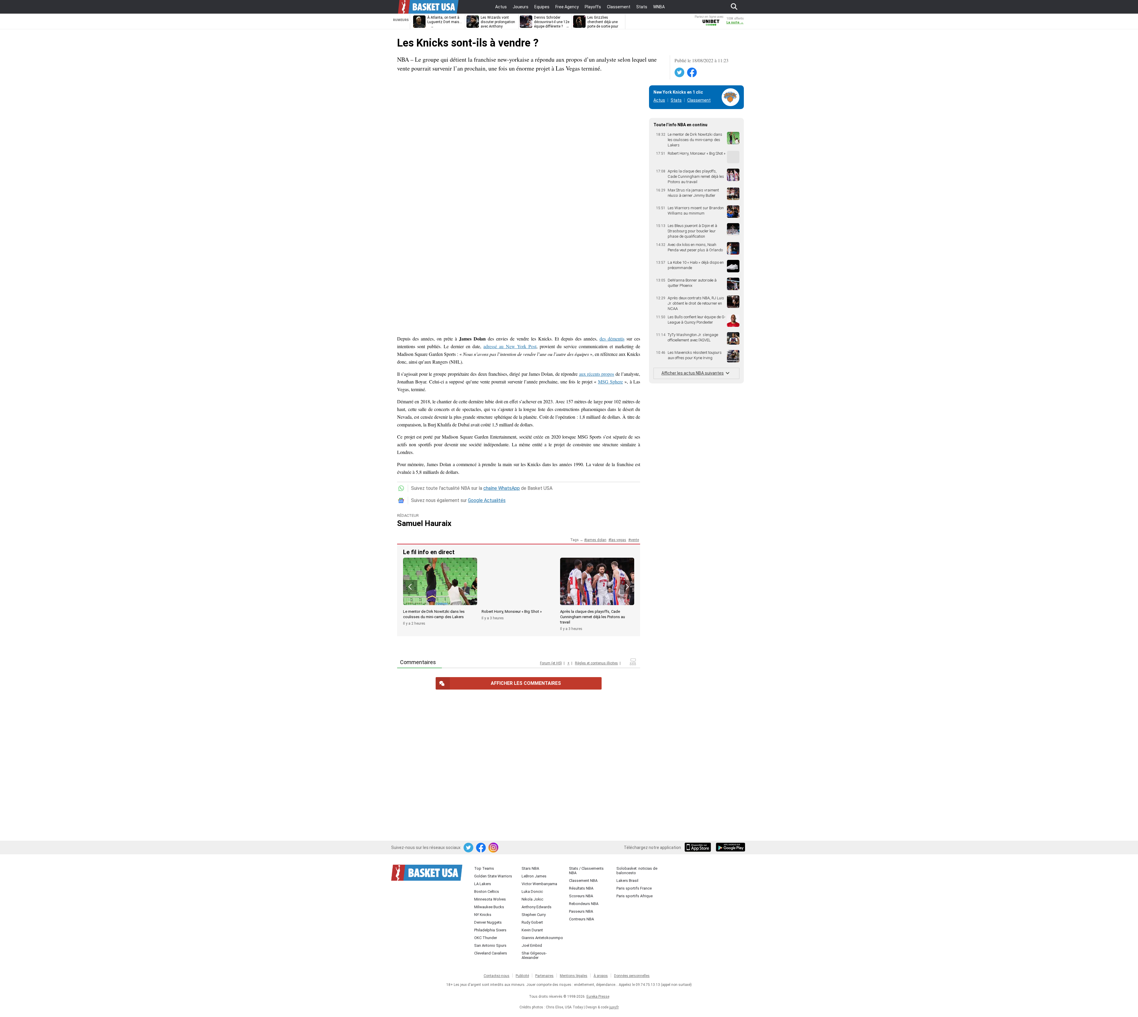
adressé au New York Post (509, 346)
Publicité (522, 976)
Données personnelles (632, 976)
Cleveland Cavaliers (490, 953)
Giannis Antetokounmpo (542, 938)
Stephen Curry (534, 914)
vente (634, 540)
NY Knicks (482, 914)
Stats (676, 100)
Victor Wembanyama (539, 884)
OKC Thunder (485, 938)
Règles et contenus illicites (596, 663)
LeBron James (534, 876)
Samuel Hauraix (424, 523)
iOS (699, 848)
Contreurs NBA (581, 919)
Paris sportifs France (634, 888)
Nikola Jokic (532, 899)
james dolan (596, 540)
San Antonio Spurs (490, 945)
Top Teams (484, 868)
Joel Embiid (532, 945)
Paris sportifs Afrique (634, 896)
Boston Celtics (486, 891)
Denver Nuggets (488, 922)
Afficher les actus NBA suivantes (692, 373)
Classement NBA (583, 880)
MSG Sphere (610, 381)
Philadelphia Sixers (490, 930)
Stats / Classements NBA (586, 870)
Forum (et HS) (551, 663)
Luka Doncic (532, 891)
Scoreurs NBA (581, 896)
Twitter (680, 72)
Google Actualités (487, 500)
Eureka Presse (597, 996)
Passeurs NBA (581, 911)
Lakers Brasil (627, 880)
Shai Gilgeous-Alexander (534, 955)
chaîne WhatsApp (501, 488)
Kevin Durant (532, 930)
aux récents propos (596, 374)
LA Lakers (482, 884)
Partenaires (544, 976)
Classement (699, 100)
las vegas (618, 540)
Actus (659, 100)
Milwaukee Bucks (489, 907)
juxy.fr (614, 1007)
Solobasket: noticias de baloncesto (636, 870)
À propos (601, 976)
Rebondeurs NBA (583, 903)
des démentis (612, 338)
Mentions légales (573, 976)
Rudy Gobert (532, 922)
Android (730, 848)
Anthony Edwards (537, 907)
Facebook (692, 72)
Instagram (493, 847)
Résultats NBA (581, 888)
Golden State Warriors (493, 876)
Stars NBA (530, 868)
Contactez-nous (496, 976)
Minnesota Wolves (490, 899)
